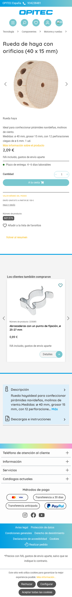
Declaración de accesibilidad (30, 538)
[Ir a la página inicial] (36, 12)
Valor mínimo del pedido (15, 196)
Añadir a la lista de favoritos (24, 225)
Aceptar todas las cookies (37, 592)
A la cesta (34, 182)
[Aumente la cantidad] (67, 174)
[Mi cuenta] (47, 22)
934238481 (34, 3)
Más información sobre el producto (23, 145)
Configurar (46, 584)
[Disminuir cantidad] (55, 174)
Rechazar (26, 584)
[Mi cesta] (59, 22)
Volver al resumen (16, 237)
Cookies (54, 538)
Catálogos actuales (17, 479)
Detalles (47, 354)
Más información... (46, 577)
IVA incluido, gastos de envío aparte (24, 157)
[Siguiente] (66, 84)
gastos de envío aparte (38, 556)
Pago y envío (9, 205)
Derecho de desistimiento (49, 533)
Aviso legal (21, 527)
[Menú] (13, 22)
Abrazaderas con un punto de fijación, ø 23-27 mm (35, 327)
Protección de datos (42, 527)
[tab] (36, 399)
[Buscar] (24, 22)
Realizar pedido (38, 544)
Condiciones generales (18, 533)
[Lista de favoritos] (36, 22)
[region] (36, 318)
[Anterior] (5, 84)
